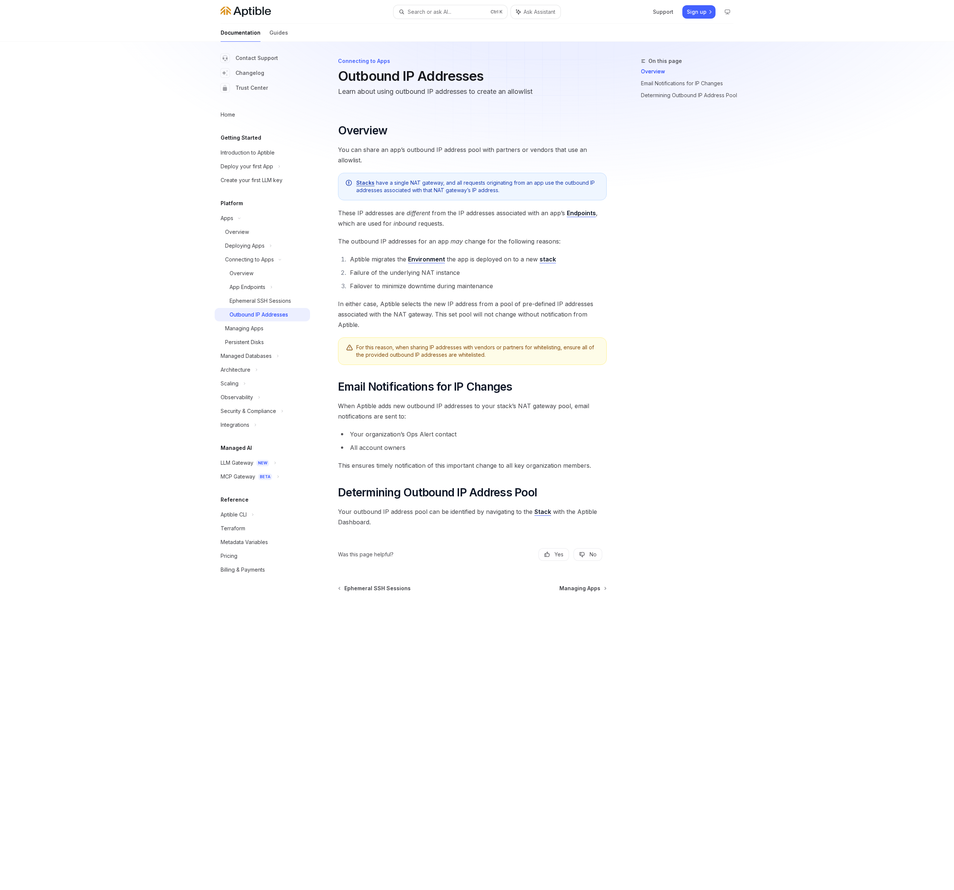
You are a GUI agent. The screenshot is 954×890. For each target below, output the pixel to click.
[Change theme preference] (727, 12)
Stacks (365, 182)
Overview (653, 71)
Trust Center (252, 88)
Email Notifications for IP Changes (682, 83)
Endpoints (581, 213)
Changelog (250, 73)
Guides (278, 32)
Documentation (240, 32)
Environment (426, 259)
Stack (542, 511)
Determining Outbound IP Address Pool (689, 95)
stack (548, 259)
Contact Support (257, 58)
